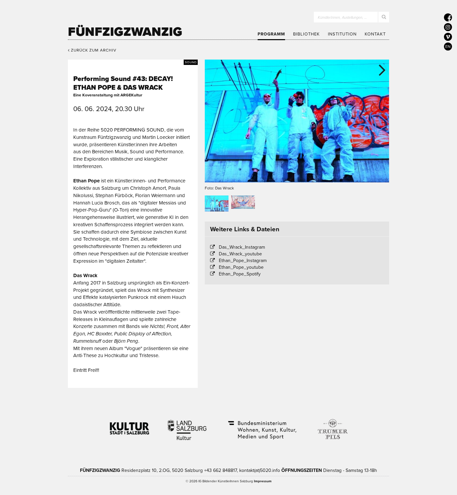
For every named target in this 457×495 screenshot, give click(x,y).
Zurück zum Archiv (93, 50)
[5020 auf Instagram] (448, 27)
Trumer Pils (332, 425)
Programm (271, 34)
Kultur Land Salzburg (187, 425)
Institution (342, 34)
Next (379, 70)
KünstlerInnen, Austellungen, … (342, 17)
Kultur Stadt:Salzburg (129, 425)
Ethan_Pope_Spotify (240, 274)
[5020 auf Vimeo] (448, 37)
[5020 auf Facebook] (448, 17)
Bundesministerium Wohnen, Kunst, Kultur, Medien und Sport (261, 425)
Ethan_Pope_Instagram (243, 260)
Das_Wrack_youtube (240, 254)
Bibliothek (306, 34)
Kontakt (375, 34)
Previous (214, 70)
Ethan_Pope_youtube (241, 267)
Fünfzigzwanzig (125, 31)
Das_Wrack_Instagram (242, 247)
